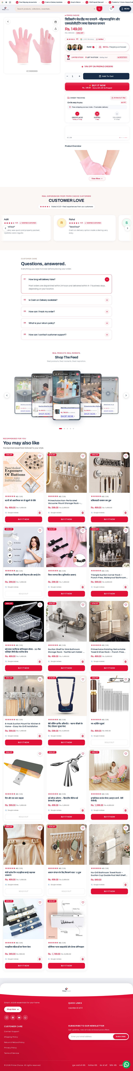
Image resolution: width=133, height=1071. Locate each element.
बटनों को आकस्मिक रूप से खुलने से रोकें (20, 500)
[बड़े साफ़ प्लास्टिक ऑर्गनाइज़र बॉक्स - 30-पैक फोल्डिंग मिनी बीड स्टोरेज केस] (23, 621)
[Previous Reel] (7, 395)
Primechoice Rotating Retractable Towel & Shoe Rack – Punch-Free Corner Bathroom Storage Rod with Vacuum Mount (108, 651)
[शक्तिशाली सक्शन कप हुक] (109, 472)
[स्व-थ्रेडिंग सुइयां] (109, 695)
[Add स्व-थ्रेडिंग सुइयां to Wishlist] (125, 679)
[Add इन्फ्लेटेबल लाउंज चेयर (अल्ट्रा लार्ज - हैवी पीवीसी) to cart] (125, 810)
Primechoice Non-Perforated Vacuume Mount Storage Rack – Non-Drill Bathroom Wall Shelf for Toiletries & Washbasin (64, 502)
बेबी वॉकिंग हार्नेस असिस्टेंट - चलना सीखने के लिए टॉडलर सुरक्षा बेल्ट (65, 725)
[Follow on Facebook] (12, 1017)
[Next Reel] (126, 395)
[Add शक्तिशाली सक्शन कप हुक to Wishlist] (125, 456)
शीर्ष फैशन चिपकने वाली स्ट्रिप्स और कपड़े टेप (23, 575)
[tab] (120, 137)
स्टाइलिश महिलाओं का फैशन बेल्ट (18, 947)
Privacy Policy (10, 1048)
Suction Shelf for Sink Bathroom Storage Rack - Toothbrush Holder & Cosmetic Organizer (66, 651)
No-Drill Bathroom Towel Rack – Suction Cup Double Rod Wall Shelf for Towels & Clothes (108, 874)
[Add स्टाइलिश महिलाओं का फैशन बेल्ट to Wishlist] (40, 902)
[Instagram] (10, 2)
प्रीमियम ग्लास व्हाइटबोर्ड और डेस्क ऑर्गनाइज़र (66, 947)
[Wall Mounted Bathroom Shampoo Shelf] (57, 411)
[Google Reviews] (2, 2)
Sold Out (23, 594)
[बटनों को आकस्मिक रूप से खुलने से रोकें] (23, 472)
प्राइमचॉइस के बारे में (75, 1008)
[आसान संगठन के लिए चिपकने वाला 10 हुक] (66, 844)
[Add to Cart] (55, 22)
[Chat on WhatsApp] (25, 1017)
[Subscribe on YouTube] (19, 1017)
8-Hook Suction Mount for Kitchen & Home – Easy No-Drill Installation (22, 725)
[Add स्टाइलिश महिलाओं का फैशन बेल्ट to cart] (39, 959)
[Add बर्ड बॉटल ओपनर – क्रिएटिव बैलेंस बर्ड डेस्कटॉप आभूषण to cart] (82, 810)
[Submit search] (99, 8)
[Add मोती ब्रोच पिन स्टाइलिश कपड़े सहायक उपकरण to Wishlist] (40, 828)
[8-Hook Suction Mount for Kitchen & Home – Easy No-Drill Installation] (23, 695)
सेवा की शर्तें (103, 1065)
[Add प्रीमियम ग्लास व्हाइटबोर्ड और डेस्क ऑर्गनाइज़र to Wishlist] (82, 902)
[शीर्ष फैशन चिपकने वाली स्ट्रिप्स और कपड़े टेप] (23, 547)
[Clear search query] (94, 8)
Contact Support (11, 1031)
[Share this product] (55, 28)
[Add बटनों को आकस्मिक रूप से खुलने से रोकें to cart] (39, 512)
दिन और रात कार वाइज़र (14, 798)
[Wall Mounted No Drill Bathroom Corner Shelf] (18, 408)
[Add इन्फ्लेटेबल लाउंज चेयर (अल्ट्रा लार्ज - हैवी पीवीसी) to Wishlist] (125, 753)
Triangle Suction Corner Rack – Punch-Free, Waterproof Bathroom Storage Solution (108, 576)
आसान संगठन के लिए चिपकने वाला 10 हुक (64, 872)
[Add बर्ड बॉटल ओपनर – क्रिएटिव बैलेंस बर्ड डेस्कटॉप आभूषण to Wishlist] (82, 753)
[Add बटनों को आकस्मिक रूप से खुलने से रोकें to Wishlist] (40, 456)
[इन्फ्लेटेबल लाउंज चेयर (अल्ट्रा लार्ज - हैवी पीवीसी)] (109, 770)
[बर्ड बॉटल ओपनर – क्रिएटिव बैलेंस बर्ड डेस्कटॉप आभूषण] (66, 770)
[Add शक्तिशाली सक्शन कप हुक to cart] (125, 512)
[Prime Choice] (5, 9)
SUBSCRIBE (121, 1037)
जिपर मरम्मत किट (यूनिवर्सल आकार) (62, 575)
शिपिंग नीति (113, 1065)
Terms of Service (11, 1053)
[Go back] (8, 21)
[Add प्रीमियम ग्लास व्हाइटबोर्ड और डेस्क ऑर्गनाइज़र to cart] (82, 959)
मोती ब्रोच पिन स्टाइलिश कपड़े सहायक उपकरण (20, 873)
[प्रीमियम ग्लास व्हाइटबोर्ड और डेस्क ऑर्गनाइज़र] (66, 919)
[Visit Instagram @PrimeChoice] (99, 377)
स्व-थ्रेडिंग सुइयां (97, 724)
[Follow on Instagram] (6, 1017)
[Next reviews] (127, 228)
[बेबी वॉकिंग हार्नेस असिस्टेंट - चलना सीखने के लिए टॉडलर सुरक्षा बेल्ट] (66, 695)
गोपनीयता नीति (92, 1065)
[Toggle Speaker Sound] (73, 374)
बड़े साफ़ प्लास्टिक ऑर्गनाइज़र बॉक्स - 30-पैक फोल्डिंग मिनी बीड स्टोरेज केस (23, 650)
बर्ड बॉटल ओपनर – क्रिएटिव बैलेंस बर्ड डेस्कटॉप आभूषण (63, 799)
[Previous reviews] (5, 228)
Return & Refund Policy (14, 1042)
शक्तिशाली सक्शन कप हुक (101, 500)
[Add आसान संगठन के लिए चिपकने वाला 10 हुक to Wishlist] (82, 828)
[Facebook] (6, 2)
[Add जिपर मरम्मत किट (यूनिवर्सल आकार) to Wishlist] (82, 530)
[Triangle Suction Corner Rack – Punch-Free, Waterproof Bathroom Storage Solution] (109, 547)
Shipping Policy (11, 1037)
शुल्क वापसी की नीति (78, 1065)
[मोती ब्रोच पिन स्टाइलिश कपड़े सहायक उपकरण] (23, 844)
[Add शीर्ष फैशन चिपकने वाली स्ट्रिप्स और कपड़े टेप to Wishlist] (40, 530)
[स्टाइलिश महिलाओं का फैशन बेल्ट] (23, 919)
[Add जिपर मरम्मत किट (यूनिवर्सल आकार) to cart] (82, 587)
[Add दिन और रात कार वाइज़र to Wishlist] (40, 753)
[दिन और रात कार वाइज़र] (23, 770)
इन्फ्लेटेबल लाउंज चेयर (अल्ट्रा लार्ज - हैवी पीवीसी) (107, 799)
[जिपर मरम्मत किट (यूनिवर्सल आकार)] (66, 547)
